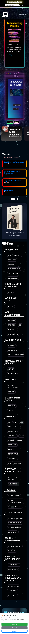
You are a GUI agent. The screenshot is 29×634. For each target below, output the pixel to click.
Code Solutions (14, 495)
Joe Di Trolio (17, 100)
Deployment (12, 532)
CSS (21, 422)
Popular (10, 122)
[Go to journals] (14, 218)
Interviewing (13, 350)
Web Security (13, 334)
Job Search (12, 591)
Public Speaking (14, 269)
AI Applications (13, 565)
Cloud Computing (14, 523)
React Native (13, 454)
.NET (9, 422)
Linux (15, 109)
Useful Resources (14, 507)
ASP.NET (11, 369)
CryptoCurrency (14, 255)
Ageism (10, 306)
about (22, 5)
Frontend (12, 325)
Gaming (11, 264)
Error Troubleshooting (14, 501)
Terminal (17, 105)
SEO (20, 325)
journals (22, 612)
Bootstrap (12, 373)
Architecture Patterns (13, 478)
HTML (10, 292)
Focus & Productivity (13, 386)
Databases (12, 260)
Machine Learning (15, 440)
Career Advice (13, 586)
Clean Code (12, 484)
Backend (11, 320)
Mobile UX (11, 551)
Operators (12, 445)
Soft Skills (12, 595)
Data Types (12, 431)
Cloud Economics (14, 527)
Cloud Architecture (15, 518)
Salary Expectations (16, 355)
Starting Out (13, 278)
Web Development (14, 463)
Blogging (11, 346)
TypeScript (12, 458)
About (16, 122)
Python (11, 449)
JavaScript (12, 436)
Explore (13, 56)
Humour (11, 392)
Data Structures (14, 427)
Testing (11, 410)
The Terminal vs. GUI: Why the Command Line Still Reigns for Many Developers (16, 83)
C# (16, 422)
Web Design (12, 329)
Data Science (13, 569)
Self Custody (13, 273)
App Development (14, 546)
